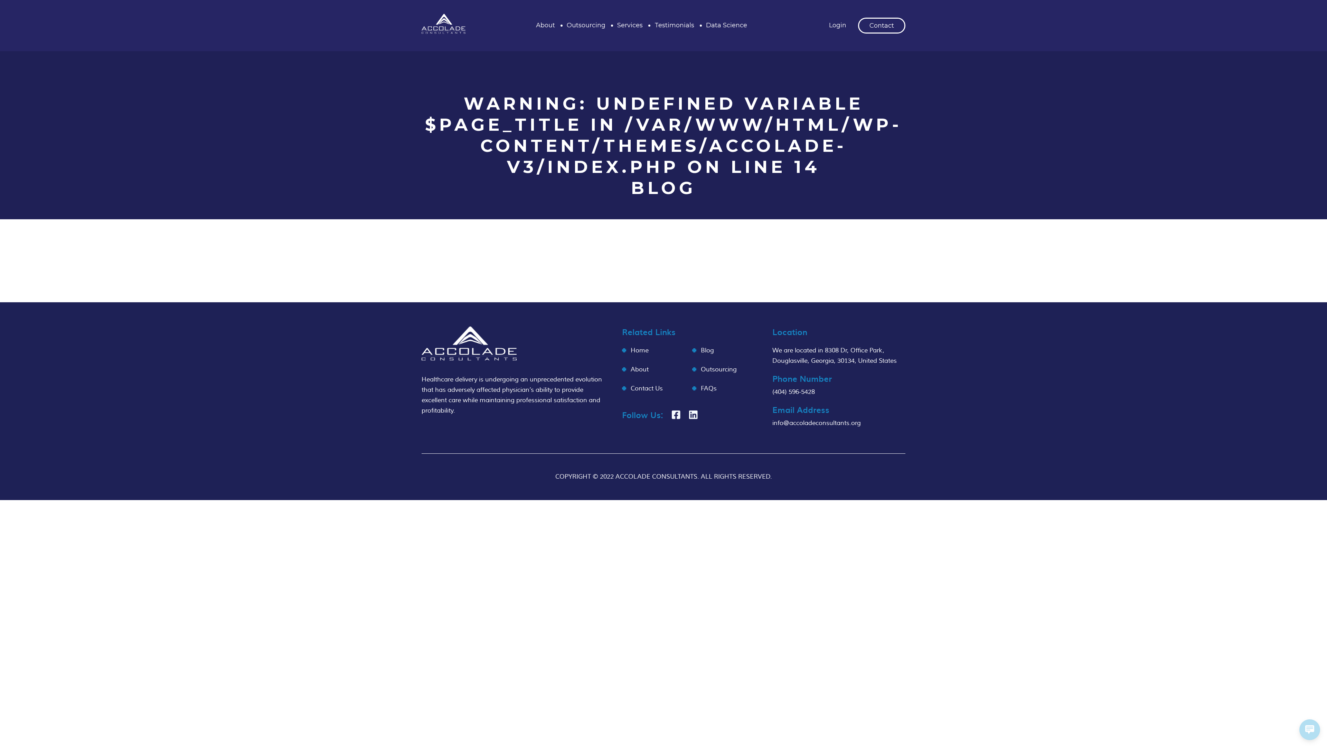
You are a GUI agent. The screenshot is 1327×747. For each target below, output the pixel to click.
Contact (881, 25)
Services (630, 25)
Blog (707, 350)
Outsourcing (586, 25)
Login (837, 25)
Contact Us (647, 389)
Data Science (726, 25)
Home (640, 350)
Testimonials (674, 25)
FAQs (709, 389)
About (545, 25)
